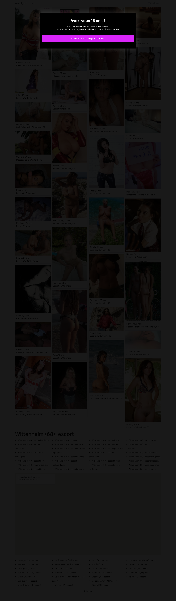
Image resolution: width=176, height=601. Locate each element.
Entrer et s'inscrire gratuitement (88, 38)
